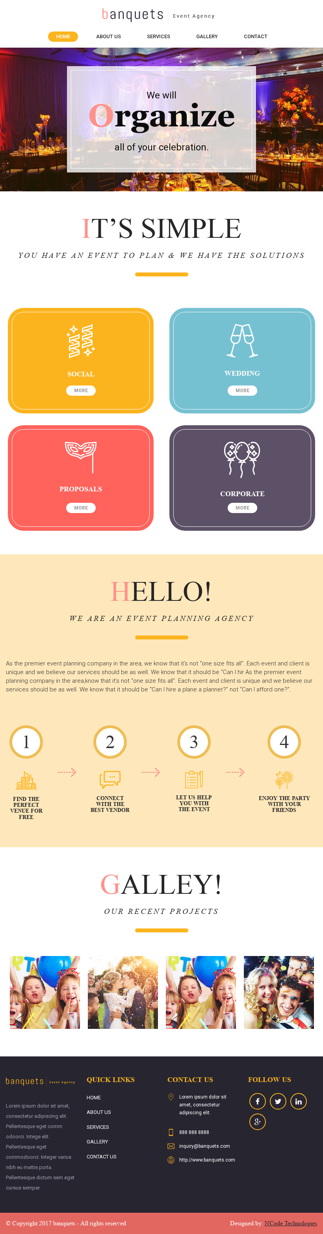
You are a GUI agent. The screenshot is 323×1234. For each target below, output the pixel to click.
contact (255, 36)
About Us (108, 36)
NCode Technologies (291, 1223)
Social (81, 374)
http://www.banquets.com (207, 1160)
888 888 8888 (194, 1132)
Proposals (80, 489)
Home (63, 36)
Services (158, 36)
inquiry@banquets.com (204, 1146)
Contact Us (102, 1157)
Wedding (242, 373)
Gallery (207, 36)
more (81, 390)
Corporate (242, 494)
